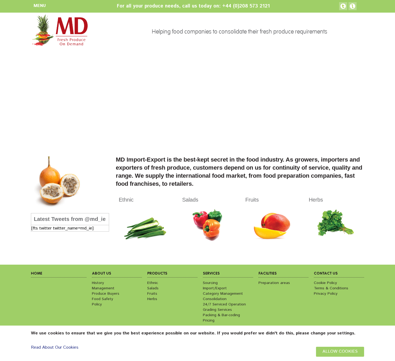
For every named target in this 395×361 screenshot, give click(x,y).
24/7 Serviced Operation (224, 304)
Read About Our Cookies (54, 347)
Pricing (208, 320)
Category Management (223, 293)
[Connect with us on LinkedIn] (353, 6)
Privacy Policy (325, 293)
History (98, 283)
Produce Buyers (105, 293)
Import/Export (215, 288)
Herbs (152, 299)
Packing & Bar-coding (221, 315)
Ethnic (152, 283)
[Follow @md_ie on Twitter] (343, 6)
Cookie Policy (325, 283)
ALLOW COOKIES (340, 351)
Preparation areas (274, 283)
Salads (153, 288)
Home (36, 273)
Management (103, 288)
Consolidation (215, 299)
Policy (97, 304)
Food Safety (102, 299)
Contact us (326, 273)
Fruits (152, 293)
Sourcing (210, 283)
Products (157, 273)
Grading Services (217, 309)
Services (211, 273)
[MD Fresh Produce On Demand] (59, 32)
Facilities (267, 273)
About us (101, 273)
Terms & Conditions (331, 288)
